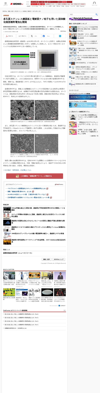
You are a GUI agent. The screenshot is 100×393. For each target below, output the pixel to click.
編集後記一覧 (94, 136)
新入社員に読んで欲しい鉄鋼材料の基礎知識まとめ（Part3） (22, 317)
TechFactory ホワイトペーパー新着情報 (15, 310)
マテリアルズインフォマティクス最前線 (79, 93)
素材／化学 (10, 11)
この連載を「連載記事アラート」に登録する (36, 176)
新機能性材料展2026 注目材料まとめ (15, 328)
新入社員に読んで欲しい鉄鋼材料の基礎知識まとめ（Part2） (22, 321)
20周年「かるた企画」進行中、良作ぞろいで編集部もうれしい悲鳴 (88, 131)
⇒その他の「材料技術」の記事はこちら (17, 170)
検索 (96, 14)
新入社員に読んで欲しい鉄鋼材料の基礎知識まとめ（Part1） (22, 324)
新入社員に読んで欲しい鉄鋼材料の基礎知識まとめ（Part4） (22, 314)
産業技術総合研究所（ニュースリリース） (18, 253)
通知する (24, 36)
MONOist (5, 11)
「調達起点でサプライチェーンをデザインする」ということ (88, 124)
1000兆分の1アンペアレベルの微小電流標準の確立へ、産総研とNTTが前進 (38, 233)
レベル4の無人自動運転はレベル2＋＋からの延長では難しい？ (87, 117)
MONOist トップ (58, 259)
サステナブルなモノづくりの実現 (78, 101)
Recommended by (54, 305)
